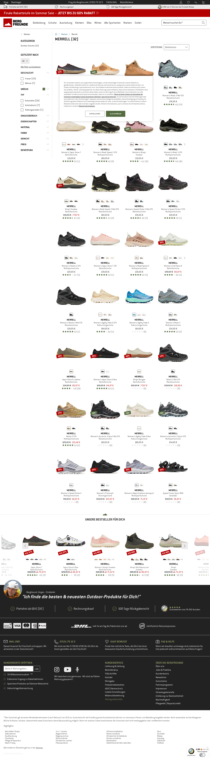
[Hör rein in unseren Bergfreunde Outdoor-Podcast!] (79, 670)
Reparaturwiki (174, 703)
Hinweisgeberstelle (165, 692)
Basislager (16, 2)
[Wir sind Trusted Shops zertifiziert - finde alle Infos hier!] (164, 608)
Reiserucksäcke (113, 733)
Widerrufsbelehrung (114, 695)
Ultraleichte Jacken (64, 740)
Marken (127, 22)
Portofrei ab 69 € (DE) (18, 7)
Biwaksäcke (111, 740)
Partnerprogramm (164, 684)
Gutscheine (161, 681)
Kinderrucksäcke (113, 738)
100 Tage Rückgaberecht (121, 7)
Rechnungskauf (66, 7)
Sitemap (39, 747)
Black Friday (10, 743)
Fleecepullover (62, 743)
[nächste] (83, 144)
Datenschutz (116, 688)
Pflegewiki (161, 703)
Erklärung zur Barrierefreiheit (169, 696)
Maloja (159, 736)
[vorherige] (59, 144)
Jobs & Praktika (163, 670)
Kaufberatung (11, 736)
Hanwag (160, 738)
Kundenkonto (162, 673)
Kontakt (109, 677)
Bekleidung (39, 22)
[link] (35, 34)
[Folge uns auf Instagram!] (59, 670)
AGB (107, 688)
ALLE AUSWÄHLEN (115, 114)
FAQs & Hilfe (111, 673)
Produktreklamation (114, 684)
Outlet (138, 22)
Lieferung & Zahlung (114, 666)
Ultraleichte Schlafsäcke (116, 736)
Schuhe (52, 22)
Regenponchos (62, 736)
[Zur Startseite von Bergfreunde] (16, 22)
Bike (89, 22)
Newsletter (161, 677)
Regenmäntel (61, 733)
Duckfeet (161, 733)
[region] (106, 98)
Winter (97, 22)
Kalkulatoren (10, 733)
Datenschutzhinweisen (87, 106)
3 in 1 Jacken (61, 731)
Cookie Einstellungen (115, 692)
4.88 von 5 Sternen (178, 7)
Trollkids (160, 743)
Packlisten (9, 738)
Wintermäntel (61, 738)
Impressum (161, 688)
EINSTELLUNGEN (94, 114)
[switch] (202, 755)
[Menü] (207, 748)
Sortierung (156, 47)
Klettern (79, 22)
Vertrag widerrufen (114, 699)
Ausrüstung (66, 22)
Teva (159, 731)
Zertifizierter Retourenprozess (161, 626)
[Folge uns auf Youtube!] (69, 670)
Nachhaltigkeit (163, 699)
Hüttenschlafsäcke (114, 731)
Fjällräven (161, 740)
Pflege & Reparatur (13, 740)
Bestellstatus (111, 670)
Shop (6, 2)
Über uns (160, 666)
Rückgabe (109, 681)
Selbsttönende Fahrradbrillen (118, 743)
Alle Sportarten (112, 22)
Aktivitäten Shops (12, 731)
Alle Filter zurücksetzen (31, 67)
